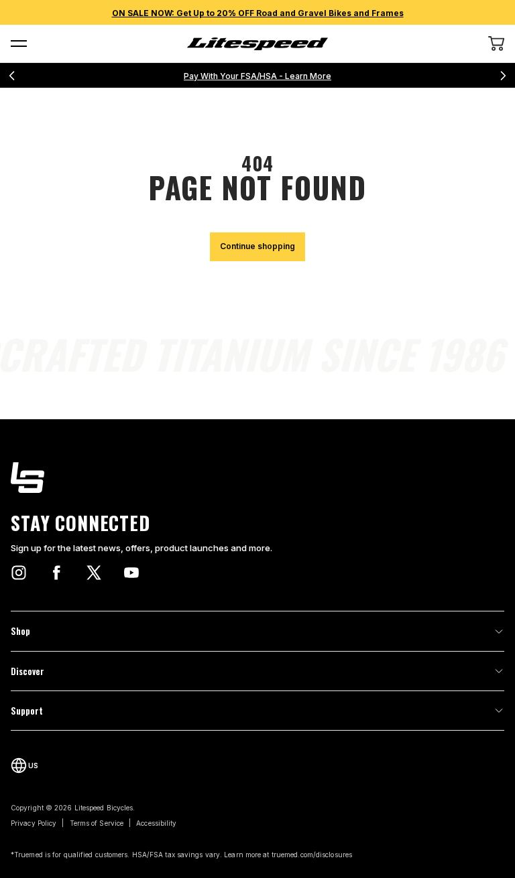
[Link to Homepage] (257, 477)
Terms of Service (97, 823)
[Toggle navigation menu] (19, 43)
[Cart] (496, 43)
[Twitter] (94, 573)
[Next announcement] (503, 75)
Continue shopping (257, 246)
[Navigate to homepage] (257, 44)
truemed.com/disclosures (312, 855)
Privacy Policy (33, 823)
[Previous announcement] (12, 75)
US (33, 765)
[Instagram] (19, 573)
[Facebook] (56, 573)
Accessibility (156, 823)
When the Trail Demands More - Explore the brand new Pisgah (258, 76)
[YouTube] (131, 573)
